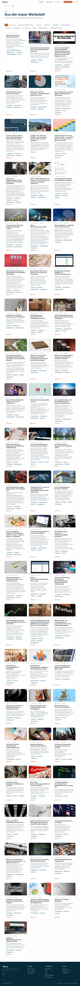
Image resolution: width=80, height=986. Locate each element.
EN (77, 1)
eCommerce (38, 24)
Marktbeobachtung (65, 24)
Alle (6, 24)
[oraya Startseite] (5, 2)
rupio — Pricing (31, 968)
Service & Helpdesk (49, 975)
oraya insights (31, 973)
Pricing (34, 27)
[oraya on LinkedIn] (3, 974)
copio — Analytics (32, 970)
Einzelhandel (47, 24)
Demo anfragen (68, 2)
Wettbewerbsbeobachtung (56, 27)
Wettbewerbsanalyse (43, 27)
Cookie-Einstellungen (73, 983)
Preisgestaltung (16, 27)
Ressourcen (57, 2)
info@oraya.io (65, 972)
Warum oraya (49, 2)
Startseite (7, 5)
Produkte (41, 2)
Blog (46, 970)
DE (74, 1)
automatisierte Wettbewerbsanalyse (26, 24)
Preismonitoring (26, 27)
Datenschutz (65, 983)
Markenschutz (55, 24)
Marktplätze (8, 27)
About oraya (12, 24)
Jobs (46, 973)
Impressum (60, 983)
